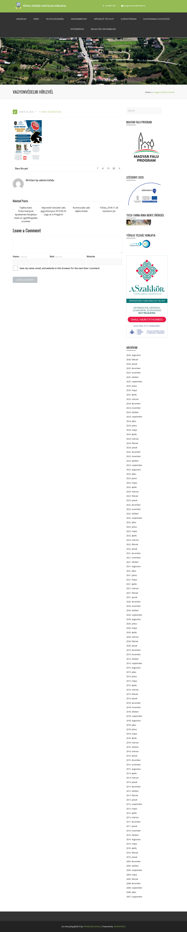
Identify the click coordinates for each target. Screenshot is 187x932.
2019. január (131, 698)
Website (91, 256)
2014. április (131, 773)
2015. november (133, 764)
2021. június (131, 575)
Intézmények (77, 29)
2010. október (132, 835)
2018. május (131, 733)
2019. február (132, 694)
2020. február (132, 641)
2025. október (132, 377)
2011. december (133, 821)
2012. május (131, 808)
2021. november (133, 557)
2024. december (133, 403)
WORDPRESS (120, 926)
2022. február (132, 544)
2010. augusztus (133, 839)
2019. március (132, 689)
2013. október (132, 791)
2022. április (131, 535)
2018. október (132, 711)
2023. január (131, 500)
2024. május (131, 430)
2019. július (131, 672)
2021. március (132, 588)
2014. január (131, 782)
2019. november (133, 654)
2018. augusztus (133, 720)
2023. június (131, 478)
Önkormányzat (79, 19)
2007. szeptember (134, 896)
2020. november (133, 606)
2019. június (131, 676)
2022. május (131, 531)
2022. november (133, 509)
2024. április (131, 434)
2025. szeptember (134, 381)
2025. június (131, 386)
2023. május (131, 483)
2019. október (132, 659)
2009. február (132, 879)
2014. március (132, 777)
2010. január (131, 857)
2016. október (132, 747)
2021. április (131, 584)
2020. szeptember (134, 615)
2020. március (132, 637)
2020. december (133, 601)
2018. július (131, 725)
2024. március (132, 438)
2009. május (131, 874)
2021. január (131, 597)
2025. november (133, 372)
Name (20, 256)
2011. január (131, 826)
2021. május (131, 579)
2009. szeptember (134, 870)
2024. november (133, 408)
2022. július (131, 522)
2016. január (131, 755)
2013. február (132, 795)
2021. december (133, 553)
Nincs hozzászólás (51, 111)
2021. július (131, 571)
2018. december (133, 703)
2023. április (131, 487)
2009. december (133, 861)
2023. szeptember (134, 465)
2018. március (132, 742)
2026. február (132, 359)
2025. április (131, 394)
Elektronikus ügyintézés (156, 19)
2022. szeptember (134, 518)
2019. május (131, 681)
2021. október (132, 562)
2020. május (131, 628)
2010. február (132, 852)
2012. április (131, 813)
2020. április (131, 632)
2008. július (131, 892)
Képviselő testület (104, 19)
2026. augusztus (133, 355)
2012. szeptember (134, 804)
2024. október (132, 412)
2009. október (132, 865)
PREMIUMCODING (91, 926)
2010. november (133, 830)
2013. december (133, 786)
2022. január (131, 549)
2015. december (133, 760)
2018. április (131, 738)
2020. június (131, 623)
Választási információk (103, 29)
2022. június (131, 527)
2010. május (131, 843)
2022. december (133, 505)
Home (148, 92)
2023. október (132, 461)
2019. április (131, 685)
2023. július (131, 474)
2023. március (132, 491)
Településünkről (55, 19)
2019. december (133, 650)
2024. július (131, 421)
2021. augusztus (133, 566)
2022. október (132, 513)
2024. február (132, 443)
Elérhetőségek (128, 19)
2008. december (133, 883)
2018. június (131, 729)
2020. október (132, 610)
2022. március (132, 540)
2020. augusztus (133, 619)
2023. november (133, 456)
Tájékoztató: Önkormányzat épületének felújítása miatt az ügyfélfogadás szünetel (26, 214)
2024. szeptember (134, 416)
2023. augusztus (133, 469)
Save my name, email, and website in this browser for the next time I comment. (60, 268)
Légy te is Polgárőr (53, 214)
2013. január (131, 799)
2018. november (133, 707)
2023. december (133, 452)
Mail (56, 256)
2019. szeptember (134, 663)
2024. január (131, 447)
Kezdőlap (21, 19)
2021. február (132, 593)
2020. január (131, 645)
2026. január (131, 364)
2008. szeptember (134, 887)
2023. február (132, 496)
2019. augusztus (133, 667)
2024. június (131, 425)
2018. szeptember (134, 716)
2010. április (131, 848)
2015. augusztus (133, 769)
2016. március (132, 751)
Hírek (36, 19)
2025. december (133, 368)
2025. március (132, 399)
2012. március (132, 817)
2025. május (131, 390)
